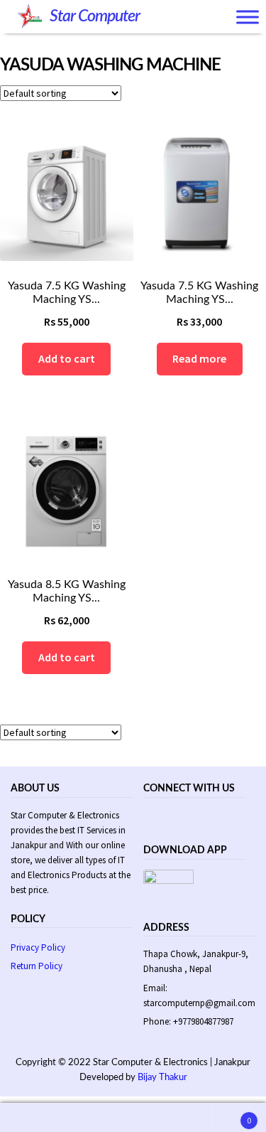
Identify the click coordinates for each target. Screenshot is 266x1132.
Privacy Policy (38, 947)
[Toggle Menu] (247, 17)
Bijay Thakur (162, 1077)
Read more (199, 358)
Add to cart (66, 358)
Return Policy (36, 966)
